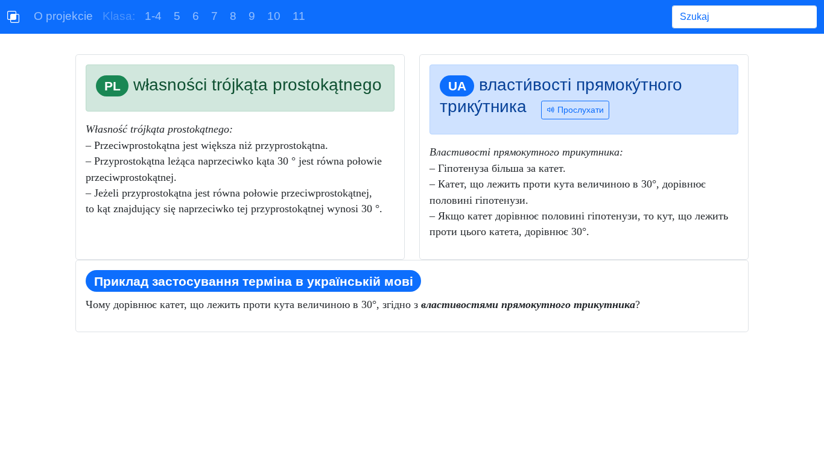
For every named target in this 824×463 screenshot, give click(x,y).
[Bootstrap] (13, 17)
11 (299, 16)
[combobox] (744, 16)
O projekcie (63, 16)
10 (273, 16)
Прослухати (579, 110)
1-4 (153, 16)
